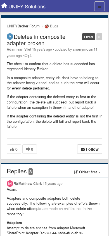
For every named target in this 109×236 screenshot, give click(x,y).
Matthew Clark (30, 183)
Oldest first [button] (88, 171)
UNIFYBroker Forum (23, 26)
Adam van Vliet (19, 49)
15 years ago (53, 183)
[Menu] (99, 6)
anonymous (83, 49)
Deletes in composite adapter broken (36, 39)
